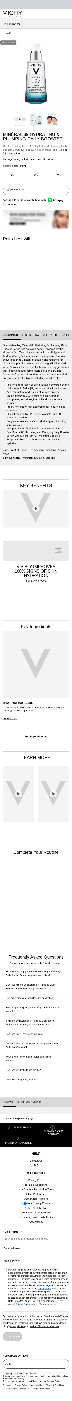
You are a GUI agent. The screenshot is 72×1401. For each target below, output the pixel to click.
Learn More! (10, 718)
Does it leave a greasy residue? (21, 1079)
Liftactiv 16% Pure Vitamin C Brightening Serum (47, 290)
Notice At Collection (36, 1208)
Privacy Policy (36, 1180)
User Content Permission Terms (36, 1189)
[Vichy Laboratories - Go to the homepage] (12, 14)
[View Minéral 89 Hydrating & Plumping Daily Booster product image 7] (52, 119)
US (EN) (9, 1364)
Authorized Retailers (36, 1198)
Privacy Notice (17, 1326)
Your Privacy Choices (39, 1203)
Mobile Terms (44, 1288)
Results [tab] (26, 335)
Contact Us (36, 1160)
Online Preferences (36, 1194)
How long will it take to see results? (23, 1070)
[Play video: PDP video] (20, 119)
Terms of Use (19, 1319)
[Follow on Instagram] (5, 1349)
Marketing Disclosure (17, 1323)
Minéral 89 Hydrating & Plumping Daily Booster (14, 903)
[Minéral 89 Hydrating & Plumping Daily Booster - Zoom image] (36, 73)
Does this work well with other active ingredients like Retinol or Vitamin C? (32, 1045)
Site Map (7, 1385)
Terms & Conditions (36, 1184)
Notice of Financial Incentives (45, 1304)
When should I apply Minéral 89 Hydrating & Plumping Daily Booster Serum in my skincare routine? (33, 973)
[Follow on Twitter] (36, 1349)
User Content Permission (17, 1389)
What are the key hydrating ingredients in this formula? (28, 1059)
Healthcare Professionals (36, 1212)
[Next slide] (68, 74)
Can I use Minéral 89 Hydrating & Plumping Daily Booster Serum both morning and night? (30, 987)
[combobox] (34, 24)
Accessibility (36, 1221)
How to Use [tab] (41, 335)
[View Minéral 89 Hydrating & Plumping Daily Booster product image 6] (36, 119)
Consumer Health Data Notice (36, 1217)
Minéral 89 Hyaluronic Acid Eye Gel (15, 290)
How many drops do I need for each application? (30, 998)
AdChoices (34, 1381)
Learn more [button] (10, 203)
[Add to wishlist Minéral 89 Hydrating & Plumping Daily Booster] (65, 44)
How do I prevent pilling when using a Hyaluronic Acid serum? (33, 1009)
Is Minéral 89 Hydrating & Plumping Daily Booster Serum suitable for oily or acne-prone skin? (30, 1023)
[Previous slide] (3, 74)
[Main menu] (65, 13)
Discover (16, 311)
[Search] (48, 14)
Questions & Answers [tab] (29, 1102)
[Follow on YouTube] (51, 1349)
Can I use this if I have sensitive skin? (24, 1034)
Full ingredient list (36, 736)
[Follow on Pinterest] (66, 1349)
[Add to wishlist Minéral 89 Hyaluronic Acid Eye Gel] (58, 871)
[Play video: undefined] (18, 794)
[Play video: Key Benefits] (36, 508)
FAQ (36, 1165)
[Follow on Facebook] (20, 1349)
